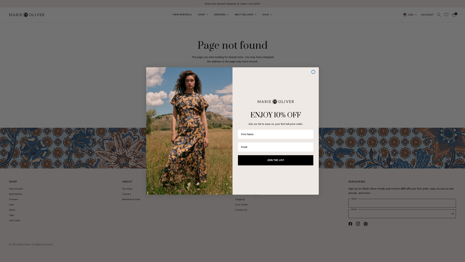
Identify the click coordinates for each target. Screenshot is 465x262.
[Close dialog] (313, 72)
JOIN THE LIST (275, 160)
